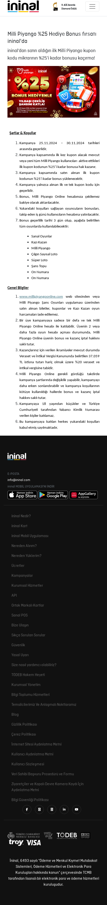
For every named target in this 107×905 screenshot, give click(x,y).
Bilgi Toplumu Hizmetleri (30, 694)
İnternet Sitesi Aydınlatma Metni (36, 744)
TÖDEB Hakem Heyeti (28, 675)
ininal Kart (19, 526)
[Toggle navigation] (92, 6)
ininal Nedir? (21, 516)
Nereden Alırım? (24, 546)
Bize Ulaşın (20, 625)
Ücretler (17, 565)
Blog (15, 714)
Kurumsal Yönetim (26, 684)
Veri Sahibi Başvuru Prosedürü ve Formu (42, 774)
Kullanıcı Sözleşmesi (27, 764)
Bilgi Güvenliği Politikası (30, 800)
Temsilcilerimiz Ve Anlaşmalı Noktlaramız (43, 704)
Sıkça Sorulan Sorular (28, 635)
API (14, 595)
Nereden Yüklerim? (26, 555)
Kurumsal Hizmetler (27, 585)
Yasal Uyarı (20, 655)
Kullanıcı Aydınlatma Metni (32, 754)
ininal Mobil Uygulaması (29, 536)
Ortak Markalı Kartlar (27, 605)
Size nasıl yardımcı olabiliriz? (33, 665)
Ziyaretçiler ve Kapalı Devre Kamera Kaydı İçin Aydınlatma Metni (47, 787)
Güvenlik (18, 645)
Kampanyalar (22, 575)
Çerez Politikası (23, 734)
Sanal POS (19, 615)
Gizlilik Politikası (24, 724)
